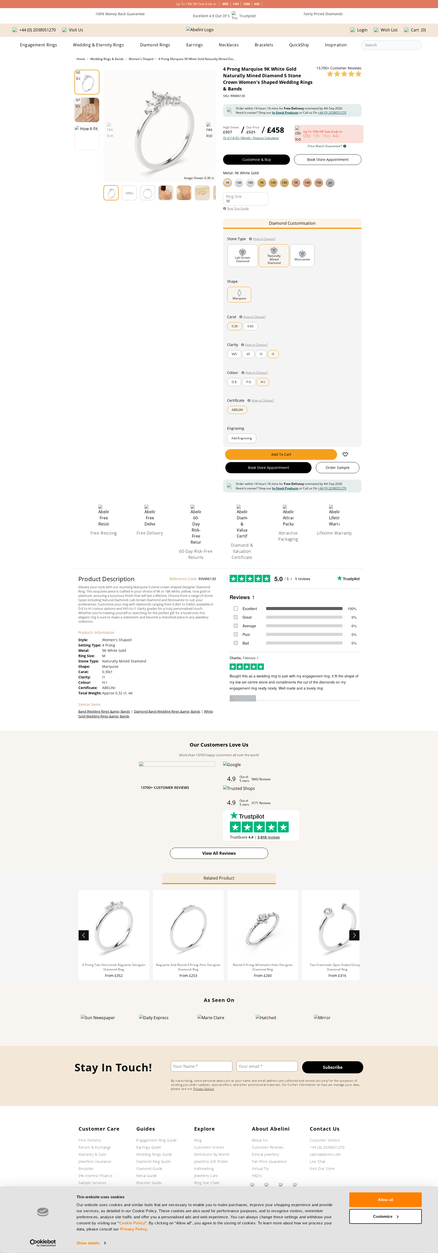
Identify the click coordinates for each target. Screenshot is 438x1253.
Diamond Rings (155, 45)
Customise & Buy (256, 159)
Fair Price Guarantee (269, 1161)
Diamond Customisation (292, 223)
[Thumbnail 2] (87, 110)
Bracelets (264, 45)
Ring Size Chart (207, 1182)
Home (81, 59)
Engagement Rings (38, 45)
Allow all (385, 1200)
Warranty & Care (92, 1154)
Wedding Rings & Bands (107, 59)
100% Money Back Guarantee (120, 13)
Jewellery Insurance (95, 1161)
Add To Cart (281, 454)
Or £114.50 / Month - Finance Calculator (251, 138)
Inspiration (336, 45)
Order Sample (338, 467)
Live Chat (317, 1161)
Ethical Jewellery (265, 1154)
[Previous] (84, 935)
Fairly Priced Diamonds (323, 13)
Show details (88, 1243)
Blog (198, 1140)
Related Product (219, 878)
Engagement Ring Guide (156, 1140)
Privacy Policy (133, 1229)
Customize (382, 1216)
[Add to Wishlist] (345, 454)
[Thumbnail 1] (87, 82)
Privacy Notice (203, 1089)
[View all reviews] (344, 74)
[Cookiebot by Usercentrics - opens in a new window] (43, 1243)
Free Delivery (90, 1140)
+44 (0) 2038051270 (332, 112)
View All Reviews (219, 853)
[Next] (354, 935)
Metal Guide (146, 1175)
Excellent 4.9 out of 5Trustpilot (224, 15)
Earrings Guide (148, 1147)
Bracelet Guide (149, 1182)
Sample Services (92, 1182)
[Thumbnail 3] (87, 137)
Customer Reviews (267, 1147)
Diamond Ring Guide (153, 1161)
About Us (260, 1140)
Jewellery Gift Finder (211, 1161)
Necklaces (229, 45)
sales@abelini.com (325, 1154)
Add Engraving (241, 438)
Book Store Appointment (328, 159)
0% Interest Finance (96, 1175)
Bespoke (86, 1168)
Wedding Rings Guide (154, 1154)
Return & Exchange (95, 1147)
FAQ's (257, 1175)
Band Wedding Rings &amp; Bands (104, 711)
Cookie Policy (132, 1223)
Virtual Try (260, 1168)
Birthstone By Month (212, 1154)
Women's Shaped (141, 59)
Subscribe (332, 1067)
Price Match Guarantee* (325, 146)
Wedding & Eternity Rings (98, 45)
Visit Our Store (322, 1168)
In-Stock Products (285, 112)
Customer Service (325, 1140)
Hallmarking (204, 1168)
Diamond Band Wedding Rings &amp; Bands (167, 711)
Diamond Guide (149, 1168)
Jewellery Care (206, 1175)
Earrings (194, 45)
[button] (292, 182)
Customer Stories (209, 1147)
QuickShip (299, 45)
